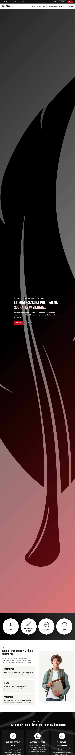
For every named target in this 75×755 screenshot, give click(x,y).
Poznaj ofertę (31, 323)
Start (33, 6)
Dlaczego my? (53, 6)
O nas (39, 6)
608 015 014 (5, 1)
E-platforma (62, 1)
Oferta (45, 6)
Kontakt (71, 6)
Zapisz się (19, 323)
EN (54, 1)
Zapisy (70, 1)
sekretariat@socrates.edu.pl (17, 1)
